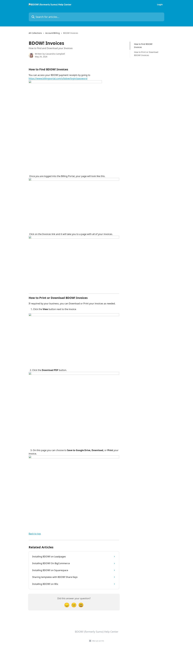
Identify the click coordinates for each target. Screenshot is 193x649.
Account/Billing (52, 33)
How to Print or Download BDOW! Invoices (146, 54)
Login (160, 5)
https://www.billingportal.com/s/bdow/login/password (58, 78)
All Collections (35, 33)
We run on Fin (98, 641)
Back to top (35, 533)
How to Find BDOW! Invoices (143, 45)
